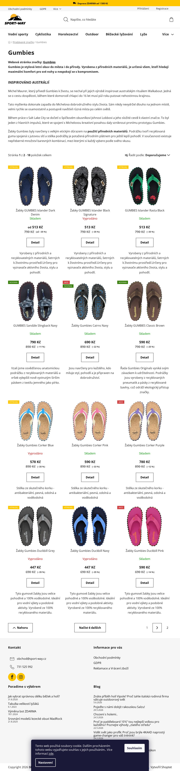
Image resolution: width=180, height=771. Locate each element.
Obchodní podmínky (20, 9)
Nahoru (22, 628)
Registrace (162, 8)
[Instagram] (21, 677)
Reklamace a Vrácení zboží (111, 668)
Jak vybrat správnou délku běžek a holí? (34, 696)
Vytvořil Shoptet (161, 767)
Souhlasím (134, 748)
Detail (35, 242)
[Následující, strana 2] (157, 627)
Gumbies (49, 62)
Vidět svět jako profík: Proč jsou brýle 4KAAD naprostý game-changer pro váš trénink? (129, 734)
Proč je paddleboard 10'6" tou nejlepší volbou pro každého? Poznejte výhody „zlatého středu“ (126, 723)
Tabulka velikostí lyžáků (23, 704)
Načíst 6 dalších (90, 628)
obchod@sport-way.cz (31, 659)
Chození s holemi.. (106, 714)
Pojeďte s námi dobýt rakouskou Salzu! (119, 707)
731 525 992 (25, 667)
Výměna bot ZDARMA (22, 711)
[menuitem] (18, 34)
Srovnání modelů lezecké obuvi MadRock (35, 718)
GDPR (43, 9)
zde (51, 754)
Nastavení (45, 762)
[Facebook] (12, 677)
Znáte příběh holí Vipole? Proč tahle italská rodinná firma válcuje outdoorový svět (131, 698)
